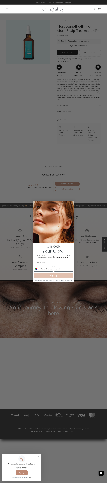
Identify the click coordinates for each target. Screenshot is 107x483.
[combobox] (37, 268)
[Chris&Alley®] (53, 9)
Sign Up (53, 275)
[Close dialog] (72, 203)
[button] (95, 9)
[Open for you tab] (101, 473)
